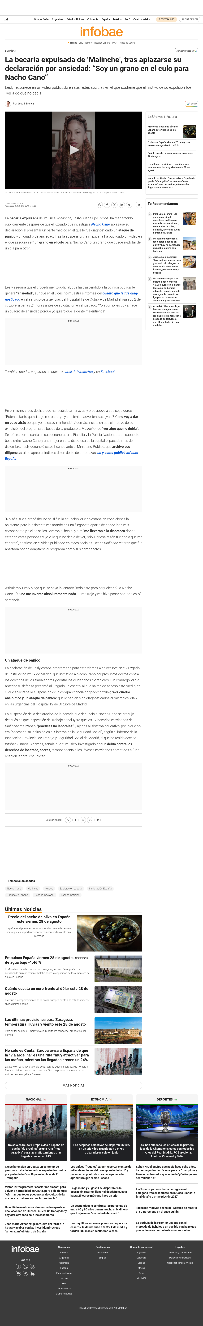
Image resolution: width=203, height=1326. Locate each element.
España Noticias (70, 895)
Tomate (88, 43)
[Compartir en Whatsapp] (100, 205)
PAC (114, 43)
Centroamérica (142, 19)
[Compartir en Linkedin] (122, 205)
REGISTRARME (166, 19)
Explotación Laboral (71, 888)
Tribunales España (17, 895)
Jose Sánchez (26, 103)
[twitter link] (25, 1266)
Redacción (102, 1252)
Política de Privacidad (180, 1257)
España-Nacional (44, 895)
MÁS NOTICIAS (74, 1085)
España (105, 19)
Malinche (33, 888)
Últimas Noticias (64, 1293)
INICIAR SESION (190, 19)
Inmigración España (100, 888)
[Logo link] (101, 31)
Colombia (92, 19)
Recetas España (102, 43)
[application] (73, 150)
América (64, 1252)
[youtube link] (18, 1273)
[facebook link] (18, 1266)
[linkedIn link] (32, 1273)
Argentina (57, 19)
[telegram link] (25, 1273)
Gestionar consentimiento (180, 1263)
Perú (127, 19)
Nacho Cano (14, 888)
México (117, 19)
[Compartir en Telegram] (129, 205)
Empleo (102, 1257)
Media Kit (141, 1278)
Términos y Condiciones (180, 1252)
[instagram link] (32, 1266)
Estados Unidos (75, 19)
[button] (6, 19)
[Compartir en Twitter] (114, 205)
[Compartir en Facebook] (107, 205)
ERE (81, 43)
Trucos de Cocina (126, 43)
